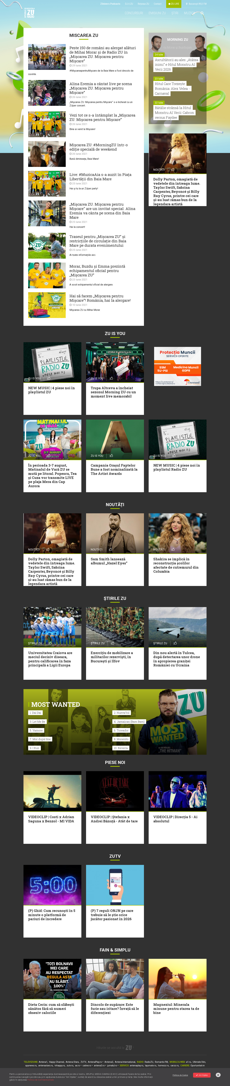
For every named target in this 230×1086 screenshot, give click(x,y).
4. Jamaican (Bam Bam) (129, 721)
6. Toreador (121, 730)
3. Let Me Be (37, 721)
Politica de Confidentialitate (40, 1080)
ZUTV (83, 1062)
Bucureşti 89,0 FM (197, 3)
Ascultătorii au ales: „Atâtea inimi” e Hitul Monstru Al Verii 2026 (176, 65)
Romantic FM (161, 1062)
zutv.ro (70, 1065)
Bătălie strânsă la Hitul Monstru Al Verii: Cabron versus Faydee (174, 112)
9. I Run (34, 748)
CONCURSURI (134, 13)
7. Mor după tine (40, 739)
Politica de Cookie (180, 1075)
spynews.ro (31, 1065)
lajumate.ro (150, 1065)
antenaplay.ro (136, 1065)
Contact (157, 3)
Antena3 (109, 1062)
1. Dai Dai (35, 713)
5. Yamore (36, 730)
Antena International (125, 1062)
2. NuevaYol (121, 713)
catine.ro (87, 1065)
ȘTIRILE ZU (115, 598)
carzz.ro (175, 1065)
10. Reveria (121, 748)
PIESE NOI (115, 762)
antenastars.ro (45, 1065)
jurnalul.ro (112, 1065)
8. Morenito (121, 739)
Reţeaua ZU (143, 3)
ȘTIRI (174, 13)
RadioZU (149, 1062)
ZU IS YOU (115, 333)
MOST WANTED (55, 704)
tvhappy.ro (60, 1065)
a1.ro (188, 1062)
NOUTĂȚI (115, 504)
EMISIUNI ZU (157, 13)
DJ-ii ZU (129, 3)
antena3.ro (99, 1065)
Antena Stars (72, 1062)
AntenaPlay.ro (95, 1062)
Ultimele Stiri (199, 1062)
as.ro (77, 1065)
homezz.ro (163, 1065)
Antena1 (43, 1062)
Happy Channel (56, 1062)
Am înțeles (203, 1075)
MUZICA (189, 13)
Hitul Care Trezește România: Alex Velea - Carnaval (172, 88)
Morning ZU (177, 40)
